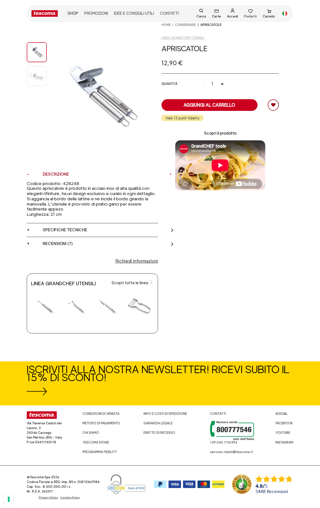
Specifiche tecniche (65, 230)
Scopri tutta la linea (130, 282)
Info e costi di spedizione (165, 414)
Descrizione (56, 174)
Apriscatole (211, 25)
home (166, 25)
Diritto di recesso (159, 433)
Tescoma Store (95, 442)
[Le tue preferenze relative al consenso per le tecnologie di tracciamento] (9, 499)
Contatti (218, 414)
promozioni (96, 13)
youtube (283, 433)
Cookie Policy (70, 497)
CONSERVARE (185, 25)
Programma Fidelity (99, 452)
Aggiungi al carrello (209, 105)
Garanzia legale (158, 423)
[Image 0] (37, 52)
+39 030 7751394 (223, 442)
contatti (169, 13)
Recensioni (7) (58, 243)
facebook (284, 423)
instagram (284, 442)
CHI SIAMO (90, 433)
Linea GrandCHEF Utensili (183, 38)
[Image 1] (37, 76)
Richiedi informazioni (137, 261)
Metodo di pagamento (101, 423)
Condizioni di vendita (101, 414)
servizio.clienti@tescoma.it (231, 452)
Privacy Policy (48, 497)
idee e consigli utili (134, 13)
